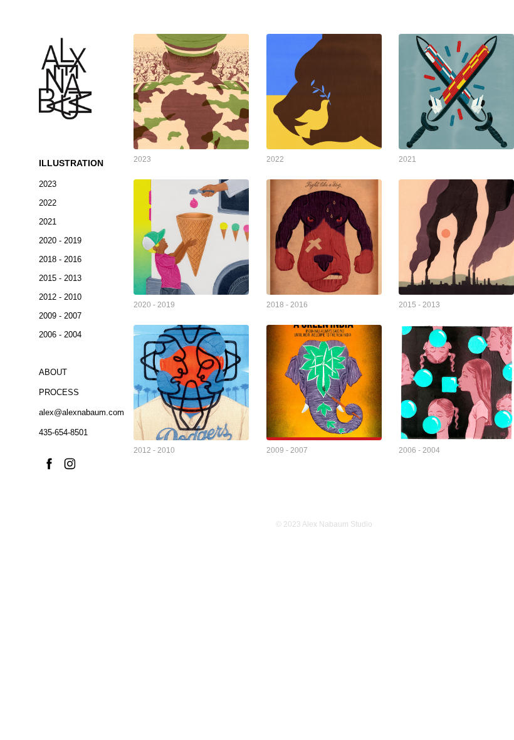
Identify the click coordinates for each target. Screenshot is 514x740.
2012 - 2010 (60, 297)
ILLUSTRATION (71, 163)
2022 (47, 203)
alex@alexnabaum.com (81, 412)
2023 (47, 184)
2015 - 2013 (60, 278)
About (53, 372)
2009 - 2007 (60, 315)
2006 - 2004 (60, 334)
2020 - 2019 (60, 240)
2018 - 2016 (60, 259)
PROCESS (59, 392)
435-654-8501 (63, 432)
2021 (47, 221)
